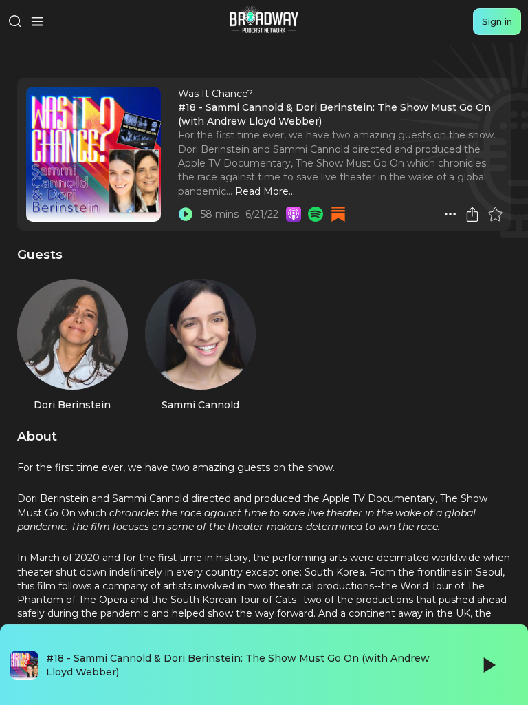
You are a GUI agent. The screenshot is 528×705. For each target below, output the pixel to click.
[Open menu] (37, 21)
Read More (262, 191)
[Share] (472, 214)
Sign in (497, 21)
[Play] (488, 665)
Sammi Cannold (200, 405)
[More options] (450, 214)
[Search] (15, 21)
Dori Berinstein (72, 405)
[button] (450, 214)
